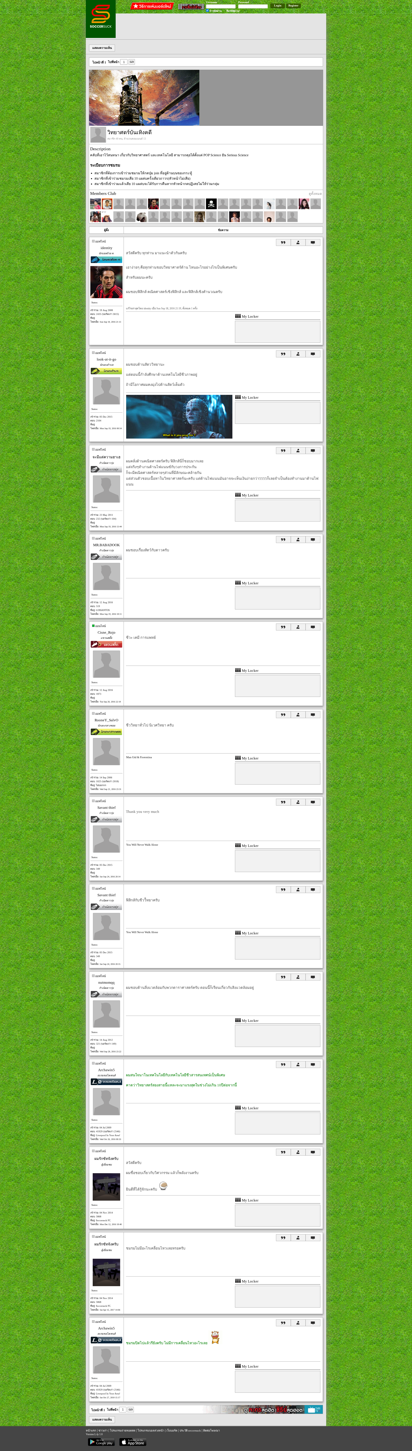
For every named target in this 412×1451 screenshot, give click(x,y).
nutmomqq (106, 982)
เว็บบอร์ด (172, 1430)
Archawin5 (106, 1070)
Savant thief (106, 808)
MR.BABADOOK (106, 545)
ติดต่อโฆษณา (211, 1430)
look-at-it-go (106, 359)
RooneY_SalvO (106, 720)
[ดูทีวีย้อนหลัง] (260, 1412)
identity (106, 248)
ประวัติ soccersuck (190, 1430)
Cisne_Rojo (106, 632)
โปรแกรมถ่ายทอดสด (122, 1430)
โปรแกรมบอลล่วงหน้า (151, 1430)
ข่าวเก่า (103, 1430)
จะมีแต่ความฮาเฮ (106, 457)
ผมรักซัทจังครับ (106, 1159)
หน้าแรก (91, 1430)
